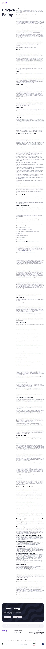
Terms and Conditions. (19, 320)
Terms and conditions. (36, 32)
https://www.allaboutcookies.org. (27, 250)
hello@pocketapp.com (24, 80)
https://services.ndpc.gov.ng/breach (32, 544)
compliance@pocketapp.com (20, 569)
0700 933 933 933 (33, 80)
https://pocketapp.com (36, 26)
